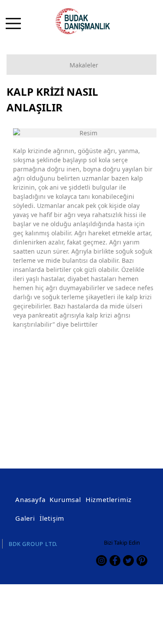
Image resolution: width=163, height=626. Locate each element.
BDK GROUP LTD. (33, 544)
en (148, 28)
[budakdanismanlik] (86, 21)
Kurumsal (65, 499)
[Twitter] (128, 560)
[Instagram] (101, 560)
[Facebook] (115, 560)
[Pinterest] (141, 560)
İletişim (52, 518)
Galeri (25, 518)
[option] (84, 132)
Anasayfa (30, 499)
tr (134, 28)
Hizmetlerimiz (109, 499)
